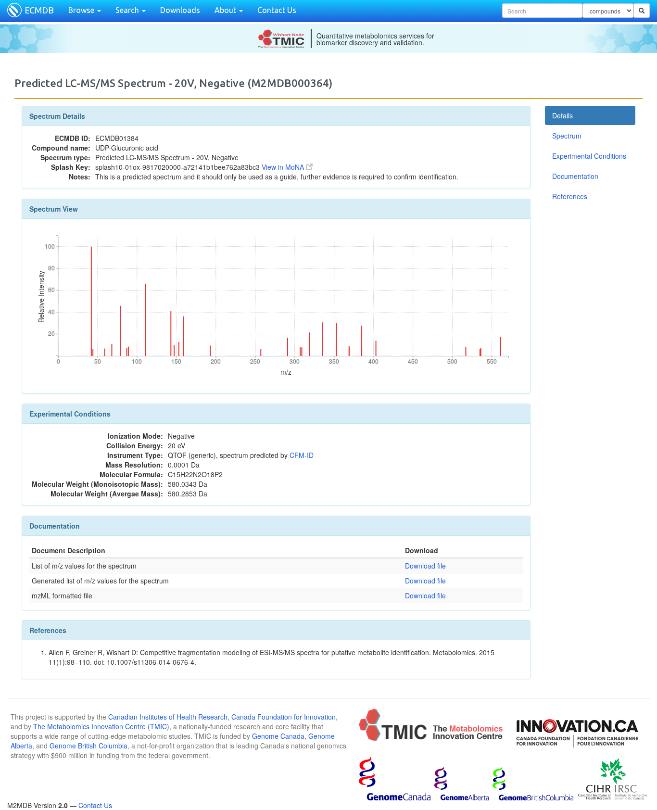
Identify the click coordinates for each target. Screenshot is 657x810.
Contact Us (276, 10)
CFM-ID (302, 455)
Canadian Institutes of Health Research (167, 716)
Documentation (575, 176)
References (569, 196)
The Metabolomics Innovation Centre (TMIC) (101, 726)
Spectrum (566, 135)
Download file (425, 565)
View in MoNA (284, 167)
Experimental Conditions (589, 156)
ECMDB (39, 10)
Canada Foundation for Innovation (283, 716)
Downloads (180, 10)
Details (562, 115)
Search (128, 10)
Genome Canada (278, 736)
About (226, 10)
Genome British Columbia (88, 745)
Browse (82, 10)
